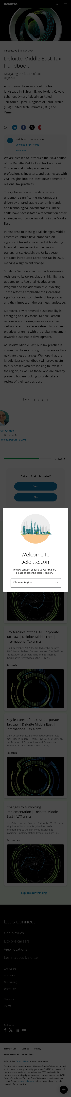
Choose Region (22, 582)
